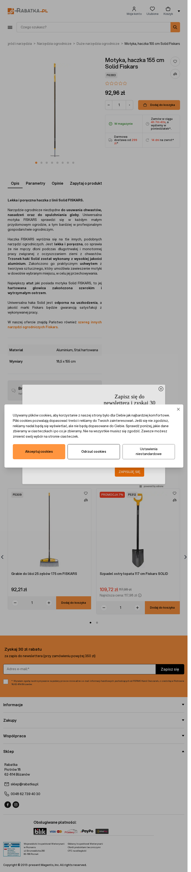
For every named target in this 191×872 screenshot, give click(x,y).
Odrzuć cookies (93, 451)
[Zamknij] (178, 409)
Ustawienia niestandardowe (149, 451)
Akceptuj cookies (39, 451)
